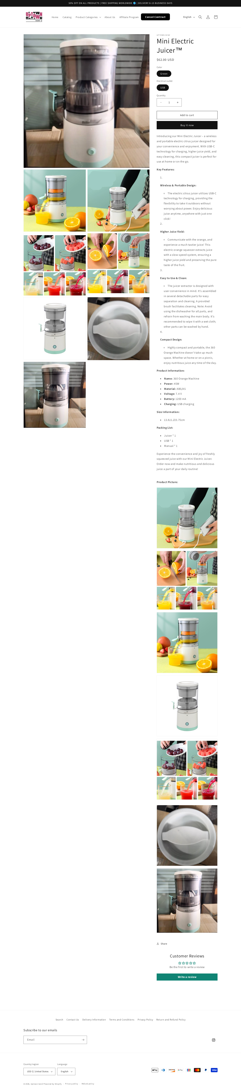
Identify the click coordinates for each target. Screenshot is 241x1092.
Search (59, 1019)
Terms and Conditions (121, 1019)
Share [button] (164, 943)
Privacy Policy (145, 1019)
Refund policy (88, 1083)
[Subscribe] (83, 1040)
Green (164, 73)
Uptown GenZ (37, 1084)
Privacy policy (71, 1083)
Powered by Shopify (53, 1084)
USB (162, 87)
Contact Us (73, 1019)
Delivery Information (94, 1019)
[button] (88, 17)
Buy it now (187, 125)
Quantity (161, 95)
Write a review (187, 977)
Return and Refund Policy (170, 1019)
